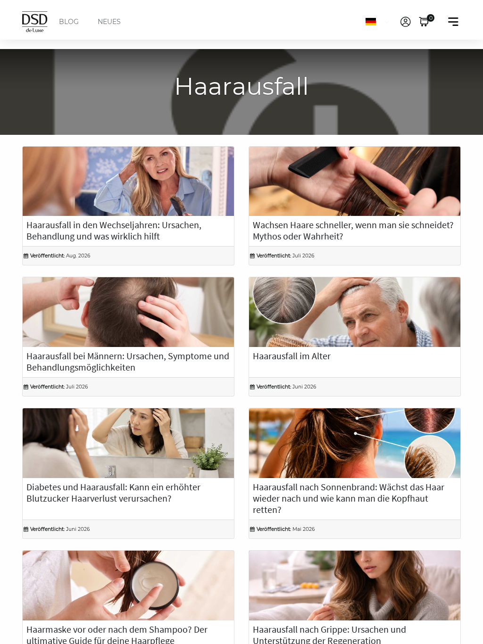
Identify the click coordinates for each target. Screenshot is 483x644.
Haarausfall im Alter (292, 356)
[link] (405, 21)
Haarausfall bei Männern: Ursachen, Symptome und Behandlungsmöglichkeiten (127, 362)
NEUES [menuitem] (109, 21)
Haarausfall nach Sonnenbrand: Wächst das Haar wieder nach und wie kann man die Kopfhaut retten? (348, 499)
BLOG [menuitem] (69, 21)
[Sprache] (379, 21)
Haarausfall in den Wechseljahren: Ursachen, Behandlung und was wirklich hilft (113, 231)
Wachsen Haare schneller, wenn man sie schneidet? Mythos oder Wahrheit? (353, 231)
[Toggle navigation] (453, 21)
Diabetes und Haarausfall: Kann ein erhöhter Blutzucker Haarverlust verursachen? (113, 493)
